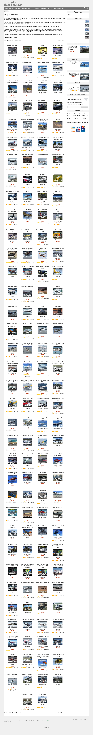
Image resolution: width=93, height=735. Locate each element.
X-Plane (11, 8)
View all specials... (71, 55)
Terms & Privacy (37, 720)
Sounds (37, 8)
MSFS (6, 8)
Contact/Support (19, 720)
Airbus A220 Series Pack (74, 33)
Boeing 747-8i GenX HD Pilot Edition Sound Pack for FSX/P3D (73, 62)
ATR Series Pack (72, 29)
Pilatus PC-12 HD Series (74, 37)
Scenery (24, 8)
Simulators (57, 8)
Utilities (30, 8)
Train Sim (64, 8)
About (30, 720)
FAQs (26, 720)
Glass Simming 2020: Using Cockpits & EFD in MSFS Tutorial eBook (73, 74)
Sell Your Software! (47, 720)
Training (49, 8)
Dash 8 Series (72, 21)
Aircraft (17, 8)
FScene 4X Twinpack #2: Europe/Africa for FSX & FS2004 (72, 47)
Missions (43, 8)
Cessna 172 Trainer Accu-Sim (75, 25)
